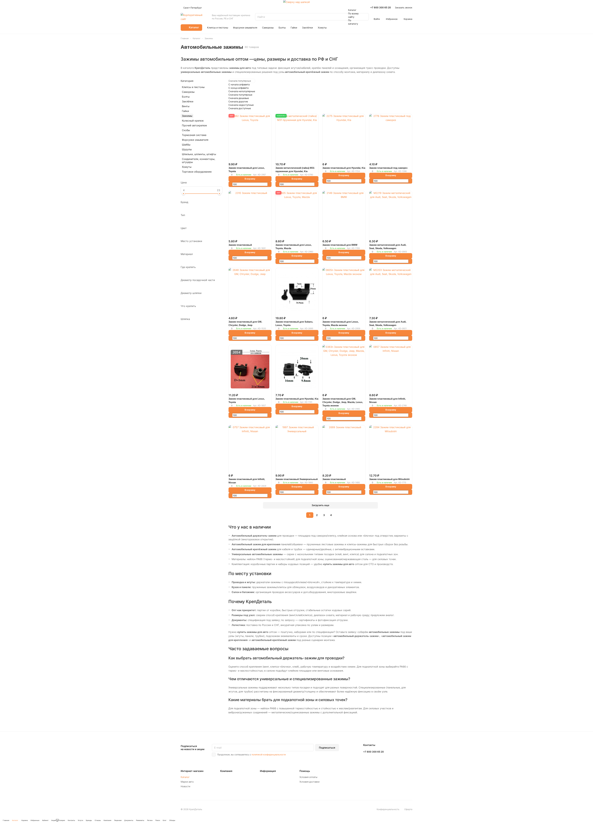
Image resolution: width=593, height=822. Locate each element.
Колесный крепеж (193, 120)
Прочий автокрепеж (194, 125)
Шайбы (186, 144)
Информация (268, 771)
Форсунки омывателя (195, 139)
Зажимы (187, 115)
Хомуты (186, 166)
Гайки (185, 111)
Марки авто (187, 781)
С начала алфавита (239, 84)
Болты (186, 96)
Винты (185, 106)
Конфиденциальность (388, 809)
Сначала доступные (239, 108)
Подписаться (327, 747)
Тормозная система (194, 135)
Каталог (185, 777)
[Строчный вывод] (410, 80)
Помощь (304, 771)
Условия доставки (309, 781)
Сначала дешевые (238, 98)
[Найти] (365, 16)
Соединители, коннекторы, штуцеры (198, 160)
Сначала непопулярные (241, 91)
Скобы (186, 130)
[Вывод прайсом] (411, 80)
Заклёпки (187, 101)
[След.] (339, 515)
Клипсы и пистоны (193, 87)
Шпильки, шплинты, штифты (199, 154)
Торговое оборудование (197, 171)
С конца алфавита (238, 87)
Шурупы (187, 149)
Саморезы (188, 91)
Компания (226, 771)
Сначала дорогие (238, 101)
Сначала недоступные (241, 104)
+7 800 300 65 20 (380, 7)
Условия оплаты (308, 777)
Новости (185, 786)
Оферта (408, 809)
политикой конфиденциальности (269, 754)
